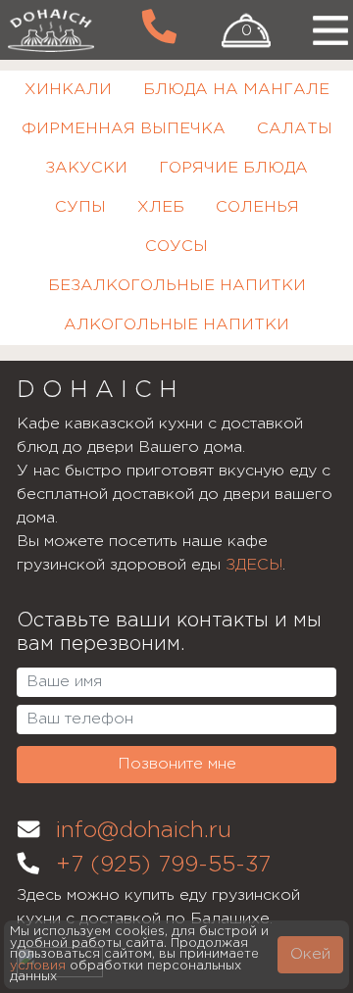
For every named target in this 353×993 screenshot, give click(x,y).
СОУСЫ (176, 246)
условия (38, 966)
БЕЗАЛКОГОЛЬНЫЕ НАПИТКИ (177, 285)
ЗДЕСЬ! (254, 565)
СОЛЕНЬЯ (257, 207)
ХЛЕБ (160, 207)
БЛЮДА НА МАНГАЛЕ (236, 89)
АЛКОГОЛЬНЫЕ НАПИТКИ (176, 325)
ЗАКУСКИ (86, 168)
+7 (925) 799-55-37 (163, 865)
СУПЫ (80, 207)
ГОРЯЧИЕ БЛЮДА (233, 168)
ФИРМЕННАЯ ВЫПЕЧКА (124, 129)
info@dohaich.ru (143, 831)
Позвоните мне (177, 764)
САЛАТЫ (294, 129)
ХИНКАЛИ (68, 89)
